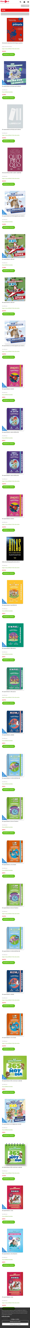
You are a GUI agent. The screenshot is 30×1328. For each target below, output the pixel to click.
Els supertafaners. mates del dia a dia (10, 432)
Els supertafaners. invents (8, 389)
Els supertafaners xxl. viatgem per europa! (11, 1124)
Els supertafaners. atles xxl (8, 259)
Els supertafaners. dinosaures (9, 648)
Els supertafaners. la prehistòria (9, 605)
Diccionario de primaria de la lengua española (12, 43)
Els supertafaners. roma (7, 1210)
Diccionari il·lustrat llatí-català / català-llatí (11, 172)
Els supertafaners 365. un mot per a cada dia (12, 1080)
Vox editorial (4, 89)
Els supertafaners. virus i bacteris (9, 1253)
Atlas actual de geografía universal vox (11, 562)
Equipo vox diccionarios (7, 46)
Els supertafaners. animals (8, 734)
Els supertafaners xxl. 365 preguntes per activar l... (13, 216)
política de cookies (6, 1316)
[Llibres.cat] (4, 2)
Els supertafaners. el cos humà (9, 864)
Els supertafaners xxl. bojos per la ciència (11, 86)
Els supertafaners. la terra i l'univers (10, 821)
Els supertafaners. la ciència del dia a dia (11, 778)
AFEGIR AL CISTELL (8, 54)
